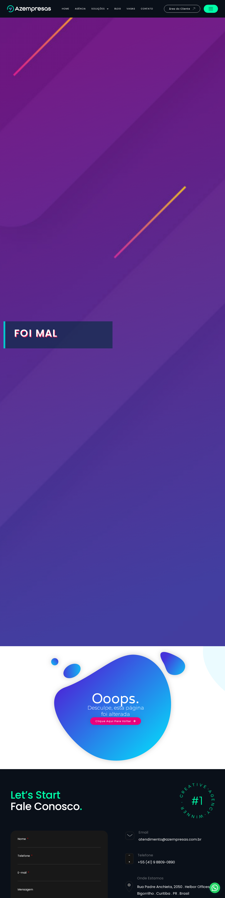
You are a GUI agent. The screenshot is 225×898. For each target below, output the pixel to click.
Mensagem (25, 889)
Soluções (98, 8)
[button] (215, 888)
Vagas (131, 8)
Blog (117, 8)
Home (65, 8)
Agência (80, 8)
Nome (22, 839)
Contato (147, 8)
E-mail (22, 872)
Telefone (24, 855)
